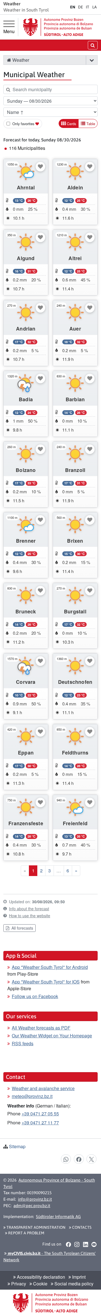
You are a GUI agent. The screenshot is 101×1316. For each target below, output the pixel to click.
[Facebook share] (79, 1158)
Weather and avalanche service (43, 1088)
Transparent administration (35, 1227)
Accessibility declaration (40, 1277)
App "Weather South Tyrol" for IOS (46, 981)
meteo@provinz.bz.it (32, 1096)
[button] (91, 60)
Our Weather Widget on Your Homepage (52, 1035)
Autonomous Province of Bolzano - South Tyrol (49, 1183)
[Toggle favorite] (40, 166)
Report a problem (25, 1233)
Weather (20, 60)
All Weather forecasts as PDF (41, 1027)
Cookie (39, 1283)
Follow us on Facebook (35, 996)
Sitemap (17, 1146)
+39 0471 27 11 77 (40, 1122)
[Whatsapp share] (66, 1158)
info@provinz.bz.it (35, 1199)
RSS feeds (22, 1043)
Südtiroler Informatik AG (58, 1216)
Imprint (78, 1277)
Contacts (81, 1227)
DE (80, 7)
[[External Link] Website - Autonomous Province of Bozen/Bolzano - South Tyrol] (58, 27)
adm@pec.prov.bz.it (31, 1205)
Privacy (18, 1283)
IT (87, 7)
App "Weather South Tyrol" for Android (50, 967)
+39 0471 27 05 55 (40, 1113)
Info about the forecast (29, 908)
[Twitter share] (91, 1158)
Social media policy (73, 1283)
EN (72, 7)
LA (94, 7)
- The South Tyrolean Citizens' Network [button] (49, 1256)
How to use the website (29, 915)
